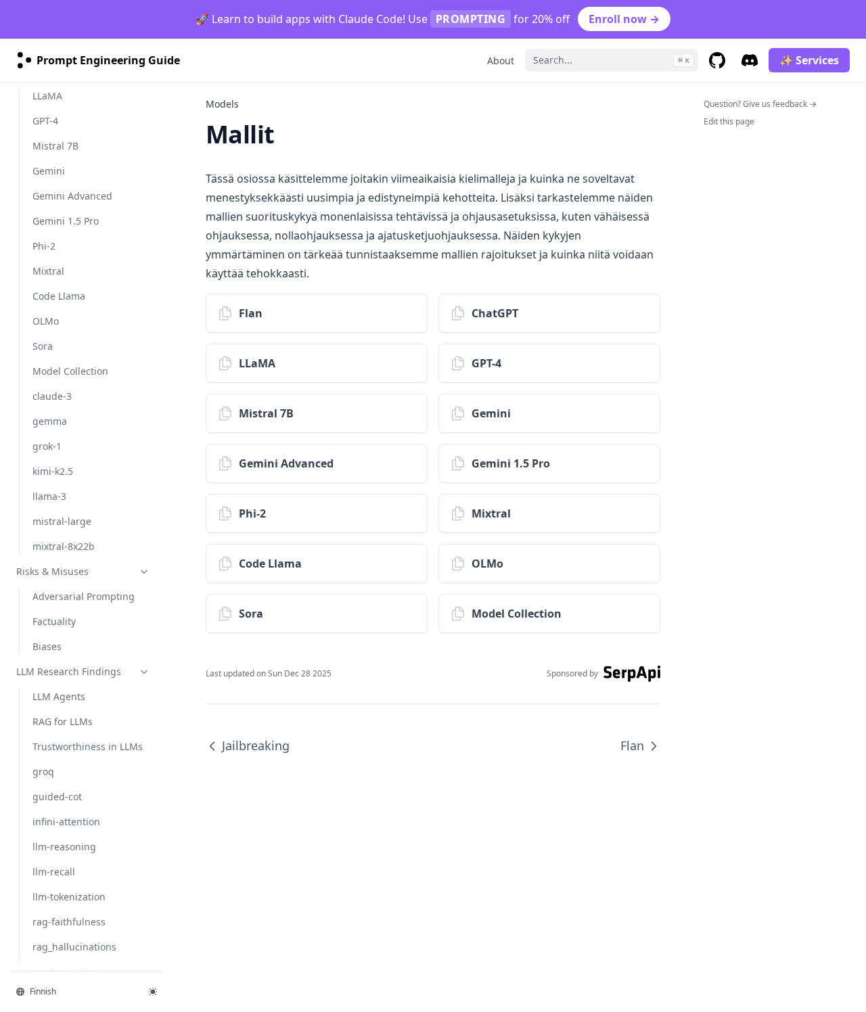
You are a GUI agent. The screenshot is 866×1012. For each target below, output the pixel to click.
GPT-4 (45, 120)
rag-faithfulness (69, 921)
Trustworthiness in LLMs (87, 746)
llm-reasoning (64, 846)
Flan (632, 745)
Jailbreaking (256, 745)
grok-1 (47, 446)
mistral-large (61, 521)
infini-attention (66, 821)
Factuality (54, 621)
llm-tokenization (69, 896)
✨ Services (809, 60)
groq (43, 771)
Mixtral (48, 270)
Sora (42, 346)
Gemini (48, 170)
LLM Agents (58, 696)
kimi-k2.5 (52, 471)
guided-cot (57, 796)
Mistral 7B (55, 145)
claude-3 (52, 396)
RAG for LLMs (62, 721)
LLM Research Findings (68, 671)
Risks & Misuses (52, 571)
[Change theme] (152, 991)
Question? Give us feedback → (760, 104)
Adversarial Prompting (83, 596)
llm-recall (53, 871)
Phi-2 (43, 245)
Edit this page (729, 121)
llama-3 (49, 496)
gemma (49, 421)
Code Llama (58, 296)
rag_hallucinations (74, 946)
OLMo (45, 321)
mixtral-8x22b (63, 546)
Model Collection (70, 371)
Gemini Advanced (72, 195)
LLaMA (47, 95)
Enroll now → (624, 19)
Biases (47, 646)
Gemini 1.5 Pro (65, 220)
